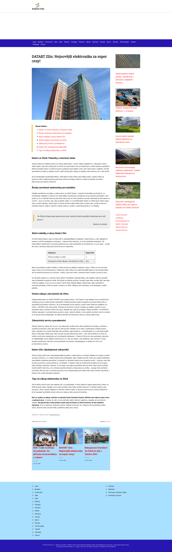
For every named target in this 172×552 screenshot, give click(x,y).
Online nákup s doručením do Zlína (53, 140)
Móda (88, 42)
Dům (60, 42)
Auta (34, 42)
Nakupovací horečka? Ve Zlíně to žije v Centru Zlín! (96, 450)
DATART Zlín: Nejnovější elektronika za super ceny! (71, 450)
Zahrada (36, 44)
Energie (74, 42)
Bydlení (40, 42)
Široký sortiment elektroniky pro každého (55, 133)
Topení (133, 42)
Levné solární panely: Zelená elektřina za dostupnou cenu (125, 139)
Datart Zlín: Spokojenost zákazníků (53, 147)
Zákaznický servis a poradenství (52, 143)
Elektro (67, 42)
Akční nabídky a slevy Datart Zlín (52, 137)
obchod (108, 421)
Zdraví (43, 44)
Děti (55, 42)
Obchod (95, 42)
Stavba (115, 42)
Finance (81, 42)
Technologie (124, 42)
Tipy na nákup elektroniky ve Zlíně (52, 150)
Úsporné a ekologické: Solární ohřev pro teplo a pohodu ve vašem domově (127, 204)
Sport (109, 42)
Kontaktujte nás (54, 415)
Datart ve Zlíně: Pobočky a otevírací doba (55, 130)
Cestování (48, 42)
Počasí (102, 42)
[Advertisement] (86, 25)
